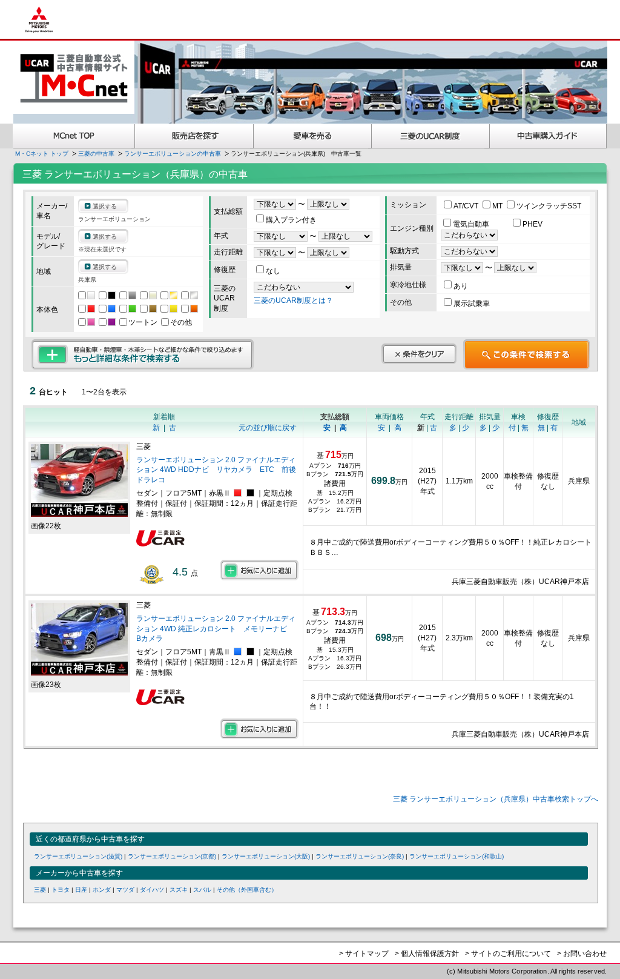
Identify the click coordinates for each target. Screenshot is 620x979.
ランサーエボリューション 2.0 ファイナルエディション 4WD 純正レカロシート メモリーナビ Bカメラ (215, 628)
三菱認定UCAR (431, 136)
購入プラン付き (291, 220)
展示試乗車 (471, 303)
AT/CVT (466, 206)
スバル (202, 889)
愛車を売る (313, 136)
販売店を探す (194, 136)
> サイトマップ (364, 953)
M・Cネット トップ (41, 153)
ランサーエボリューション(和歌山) (456, 856)
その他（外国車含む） (247, 889)
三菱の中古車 (96, 153)
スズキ (179, 889)
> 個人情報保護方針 (427, 953)
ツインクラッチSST (548, 206)
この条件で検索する (526, 354)
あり (460, 286)
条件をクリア (419, 353)
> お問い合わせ (582, 953)
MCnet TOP (74, 136)
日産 (81, 889)
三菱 (40, 889)
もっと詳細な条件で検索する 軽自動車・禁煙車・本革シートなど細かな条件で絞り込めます (142, 354)
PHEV (532, 224)
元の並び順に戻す (268, 427)
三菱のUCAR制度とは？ (293, 300)
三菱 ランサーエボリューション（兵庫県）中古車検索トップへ (495, 799)
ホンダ (102, 889)
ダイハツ (152, 889)
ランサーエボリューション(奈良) (359, 856)
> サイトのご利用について (508, 953)
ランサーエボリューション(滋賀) (78, 856)
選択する (105, 206)
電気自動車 (472, 224)
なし (273, 271)
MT (498, 206)
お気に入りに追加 (259, 570)
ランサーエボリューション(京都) (172, 856)
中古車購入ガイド (548, 136)
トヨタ (60, 889)
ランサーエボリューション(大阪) (266, 856)
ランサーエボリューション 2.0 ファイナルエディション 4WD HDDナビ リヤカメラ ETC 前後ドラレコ (216, 470)
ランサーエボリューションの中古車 (172, 153)
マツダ (125, 889)
